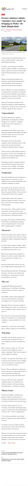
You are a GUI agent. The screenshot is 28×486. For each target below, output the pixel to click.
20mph (9, 443)
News (3, 14)
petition (22, 130)
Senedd (13, 443)
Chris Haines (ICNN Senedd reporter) (14, 29)
